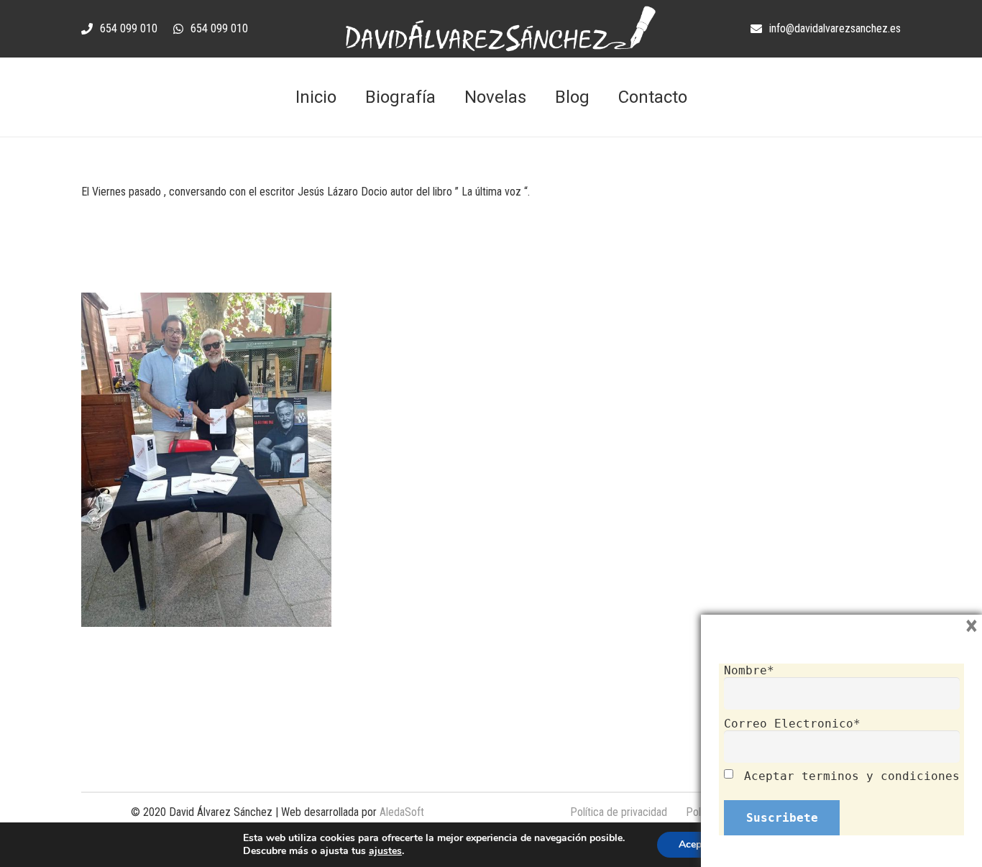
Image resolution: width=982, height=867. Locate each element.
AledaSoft (402, 812)
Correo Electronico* (792, 723)
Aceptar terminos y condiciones (852, 776)
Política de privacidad (618, 812)
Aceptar (697, 844)
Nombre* (749, 670)
